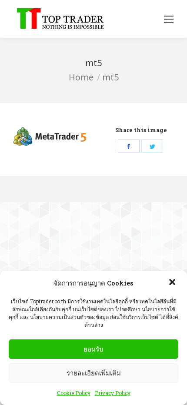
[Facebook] (129, 146)
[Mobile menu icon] (169, 19)
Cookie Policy (73, 392)
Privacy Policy (112, 392)
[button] (173, 283)
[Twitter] (152, 146)
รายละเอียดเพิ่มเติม (94, 373)
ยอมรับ (93, 349)
